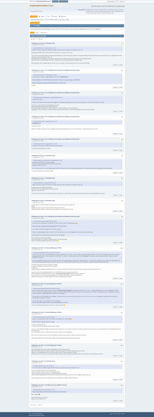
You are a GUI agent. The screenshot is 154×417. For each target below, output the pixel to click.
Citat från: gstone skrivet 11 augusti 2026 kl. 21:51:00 (45, 121)
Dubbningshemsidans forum (41, 5)
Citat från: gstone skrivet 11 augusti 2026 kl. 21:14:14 (45, 144)
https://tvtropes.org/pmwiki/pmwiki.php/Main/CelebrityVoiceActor (49, 226)
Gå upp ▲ (123, 413)
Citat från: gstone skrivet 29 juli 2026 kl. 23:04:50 (44, 317)
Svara (115, 65)
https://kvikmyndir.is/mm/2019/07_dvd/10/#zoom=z (44, 106)
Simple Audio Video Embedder (34, 415)
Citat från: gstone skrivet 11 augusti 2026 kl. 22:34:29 (45, 75)
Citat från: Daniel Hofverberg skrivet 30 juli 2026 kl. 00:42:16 (47, 252)
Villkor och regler (116, 413)
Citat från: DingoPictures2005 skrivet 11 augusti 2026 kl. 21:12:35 (48, 160)
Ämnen (37, 32)
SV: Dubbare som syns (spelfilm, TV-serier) (56, 385)
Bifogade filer (44, 32)
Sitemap (42, 415)
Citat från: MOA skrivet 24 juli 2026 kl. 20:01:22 (44, 366)
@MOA (33, 206)
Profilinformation (35, 22)
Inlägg (32, 32)
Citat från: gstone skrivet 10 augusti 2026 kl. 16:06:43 (45, 221)
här (34, 326)
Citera (120, 65)
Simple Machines (39, 413)
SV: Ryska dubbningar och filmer (53, 248)
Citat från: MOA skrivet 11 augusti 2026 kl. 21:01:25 (45, 48)
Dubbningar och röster (38, 43)
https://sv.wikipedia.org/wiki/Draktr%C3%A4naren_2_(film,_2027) (49, 83)
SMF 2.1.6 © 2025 (32, 413)
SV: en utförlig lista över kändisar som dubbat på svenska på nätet (62, 70)
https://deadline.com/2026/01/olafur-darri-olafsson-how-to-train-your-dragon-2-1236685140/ (56, 80)
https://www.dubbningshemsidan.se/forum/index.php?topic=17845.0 (50, 302)
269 (40, 39)
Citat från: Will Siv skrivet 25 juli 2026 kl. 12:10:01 (44, 389)
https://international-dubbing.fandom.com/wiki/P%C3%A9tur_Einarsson (49, 373)
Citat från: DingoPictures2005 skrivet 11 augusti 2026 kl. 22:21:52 (48, 97)
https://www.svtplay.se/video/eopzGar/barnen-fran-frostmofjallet (49, 391)
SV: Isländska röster (50, 43)
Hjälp (111, 413)
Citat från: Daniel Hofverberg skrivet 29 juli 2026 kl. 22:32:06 (47, 288)
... (37, 39)
